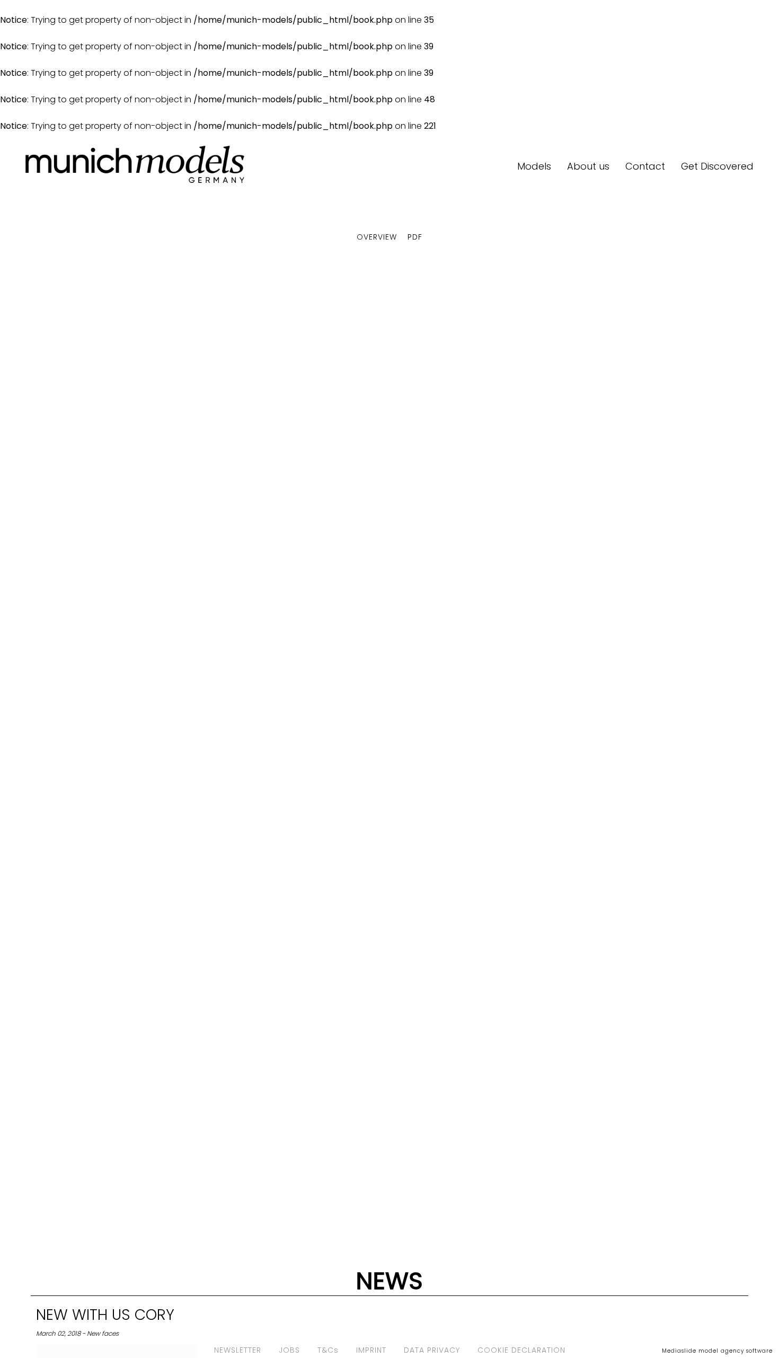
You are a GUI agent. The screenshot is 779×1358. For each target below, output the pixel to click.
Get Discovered (717, 166)
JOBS (289, 1350)
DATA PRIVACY (432, 1350)
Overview (377, 237)
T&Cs (328, 1350)
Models (534, 166)
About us (588, 166)
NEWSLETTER (237, 1350)
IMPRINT (371, 1350)
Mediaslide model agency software (717, 1351)
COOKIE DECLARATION (521, 1350)
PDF (415, 237)
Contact (645, 166)
